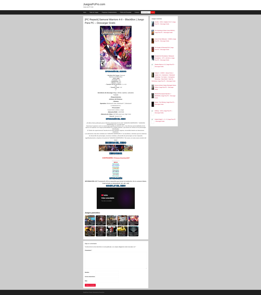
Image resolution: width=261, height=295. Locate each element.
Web (86, 281)
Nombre (87, 272)
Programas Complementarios (109, 12)
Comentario (88, 250)
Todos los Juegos (94, 12)
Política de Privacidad (125, 12)
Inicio (84, 12)
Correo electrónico (90, 276)
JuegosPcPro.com (94, 4)
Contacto (137, 12)
